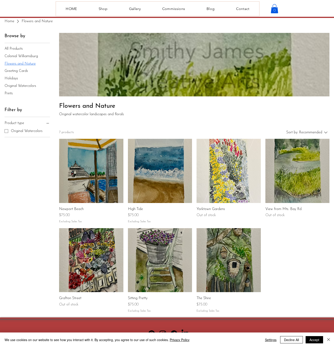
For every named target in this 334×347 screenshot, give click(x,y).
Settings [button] (271, 339)
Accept (314, 339)
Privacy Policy (179, 339)
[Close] (328, 339)
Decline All (291, 339)
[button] (274, 8)
